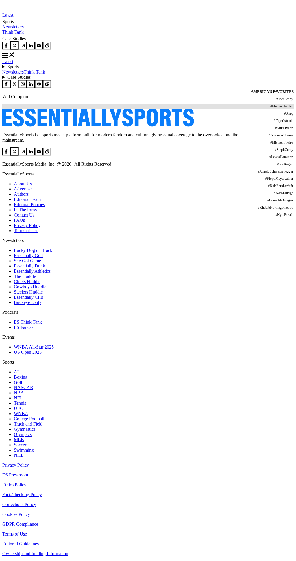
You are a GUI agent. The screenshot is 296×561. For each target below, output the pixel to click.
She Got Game (27, 260)
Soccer (20, 444)
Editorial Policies (29, 204)
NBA (19, 392)
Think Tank (13, 32)
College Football (29, 418)
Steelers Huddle (28, 291)
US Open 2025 (28, 352)
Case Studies (19, 77)
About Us (23, 183)
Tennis (20, 403)
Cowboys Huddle (30, 286)
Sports (13, 66)
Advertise (23, 188)
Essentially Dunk (29, 265)
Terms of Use (26, 230)
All (17, 371)
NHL (19, 455)
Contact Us (24, 214)
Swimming (24, 450)
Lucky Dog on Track (33, 250)
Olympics (23, 434)
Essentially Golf (28, 255)
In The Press (25, 209)
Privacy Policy (27, 225)
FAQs (19, 220)
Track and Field (28, 423)
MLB (19, 439)
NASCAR (23, 387)
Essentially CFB (29, 297)
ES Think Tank (28, 322)
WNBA (21, 413)
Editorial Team (27, 199)
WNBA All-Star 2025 (34, 346)
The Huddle (25, 276)
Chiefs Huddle (27, 281)
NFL (18, 397)
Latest (7, 14)
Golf (18, 382)
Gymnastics (24, 429)
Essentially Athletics (32, 271)
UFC (18, 408)
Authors (21, 194)
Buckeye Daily (27, 302)
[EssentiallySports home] (98, 124)
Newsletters (13, 26)
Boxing (20, 377)
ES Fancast (24, 327)
